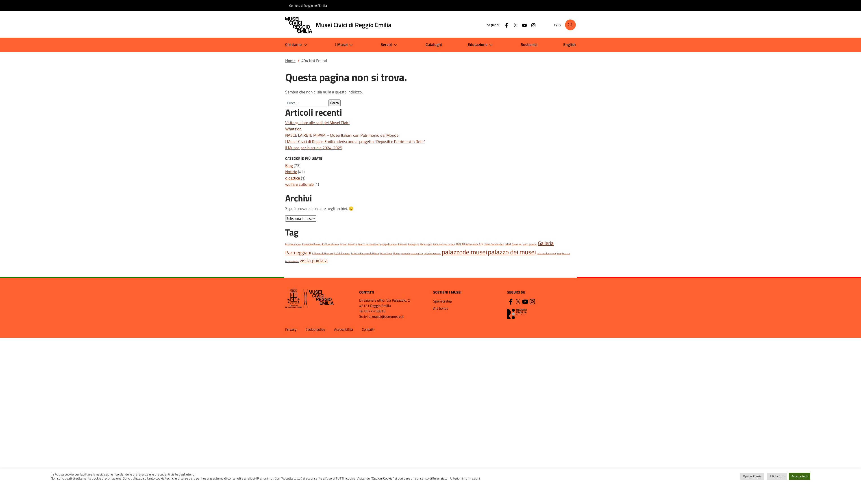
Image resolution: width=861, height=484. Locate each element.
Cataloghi (434, 44)
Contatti (368, 329)
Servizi (386, 44)
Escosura (517, 244)
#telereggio (426, 244)
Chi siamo (293, 44)
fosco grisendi (529, 244)
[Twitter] (513, 25)
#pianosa (402, 244)
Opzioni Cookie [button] (752, 476)
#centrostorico (293, 244)
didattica (292, 178)
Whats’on (293, 129)
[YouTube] (522, 25)
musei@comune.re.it (388, 316)
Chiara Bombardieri (494, 244)
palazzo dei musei (512, 252)
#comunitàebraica (311, 244)
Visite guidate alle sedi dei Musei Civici (317, 123)
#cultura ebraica (330, 244)
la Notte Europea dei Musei (365, 253)
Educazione (477, 44)
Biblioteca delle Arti (472, 244)
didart (508, 244)
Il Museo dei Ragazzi (322, 253)
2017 (458, 244)
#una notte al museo (444, 244)
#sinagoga (413, 244)
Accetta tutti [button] (799, 476)
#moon (343, 244)
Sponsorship (442, 301)
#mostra (352, 244)
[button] (570, 24)
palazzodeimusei (464, 252)
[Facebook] (504, 25)
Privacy (290, 329)
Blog (289, 165)
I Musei (341, 44)
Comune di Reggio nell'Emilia (308, 5)
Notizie (291, 172)
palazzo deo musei (546, 253)
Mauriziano (386, 253)
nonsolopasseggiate (412, 253)
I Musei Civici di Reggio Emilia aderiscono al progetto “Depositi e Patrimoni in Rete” (355, 141)
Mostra (396, 253)
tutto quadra (292, 261)
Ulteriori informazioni (465, 478)
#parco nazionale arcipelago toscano (377, 244)
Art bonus (440, 308)
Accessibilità (343, 329)
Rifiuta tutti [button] (777, 476)
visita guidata (314, 260)
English (569, 44)
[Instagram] (531, 25)
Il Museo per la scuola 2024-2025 (313, 148)
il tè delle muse (342, 253)
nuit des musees (432, 253)
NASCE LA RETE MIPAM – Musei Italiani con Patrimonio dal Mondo (342, 135)
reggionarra (563, 253)
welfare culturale (299, 184)
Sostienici (529, 44)
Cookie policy (315, 329)
